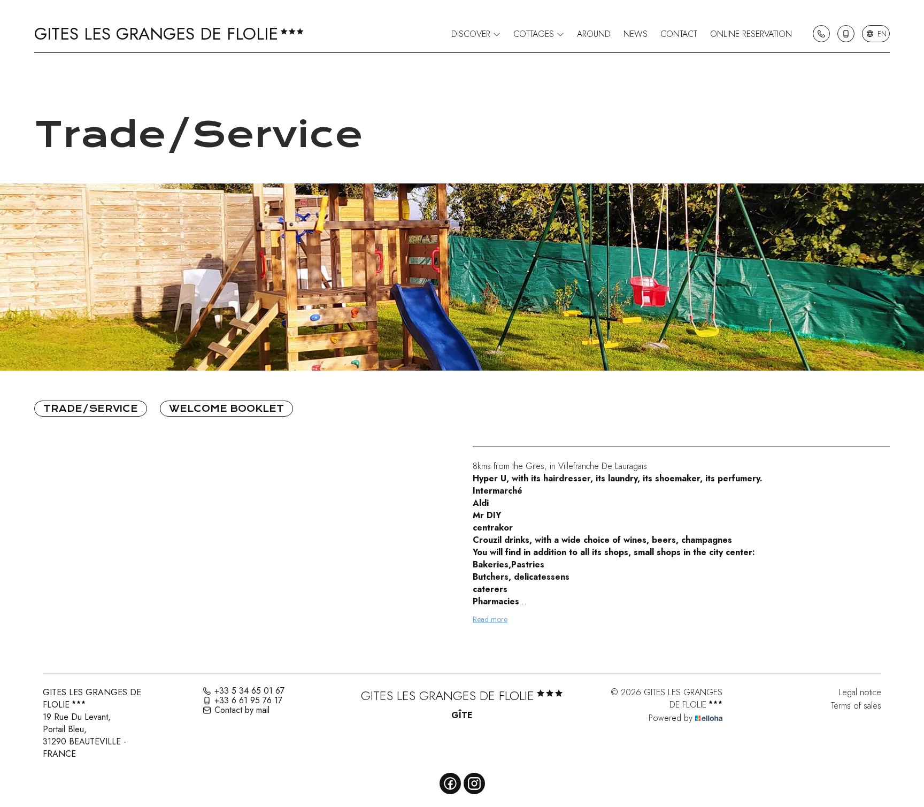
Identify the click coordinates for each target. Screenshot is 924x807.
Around (594, 34)
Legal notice (859, 692)
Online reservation (751, 34)
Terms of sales (856, 706)
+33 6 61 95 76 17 (248, 700)
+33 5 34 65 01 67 (249, 691)
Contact (678, 34)
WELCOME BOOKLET (226, 408)
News (635, 34)
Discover (472, 34)
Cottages (535, 34)
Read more (490, 619)
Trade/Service (90, 408)
